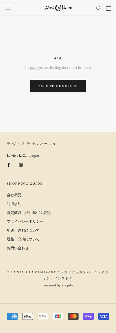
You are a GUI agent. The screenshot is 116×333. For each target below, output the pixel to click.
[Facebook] (8, 164)
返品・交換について (23, 239)
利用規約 (14, 203)
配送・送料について (23, 230)
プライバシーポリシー (25, 221)
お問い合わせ (18, 248)
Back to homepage (58, 86)
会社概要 (14, 195)
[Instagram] (21, 164)
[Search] (98, 7)
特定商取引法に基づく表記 (29, 212)
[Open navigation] (8, 8)
